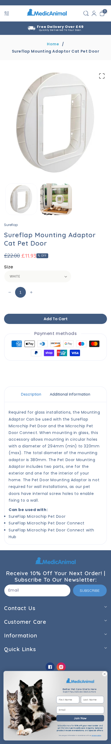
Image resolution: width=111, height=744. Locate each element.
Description (31, 394)
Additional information (70, 394)
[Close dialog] (104, 674)
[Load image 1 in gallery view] (21, 199)
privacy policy (96, 735)
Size (8, 267)
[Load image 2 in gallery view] (56, 199)
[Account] (94, 13)
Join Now (80, 718)
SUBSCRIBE (90, 590)
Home (53, 44)
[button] (7, 13)
